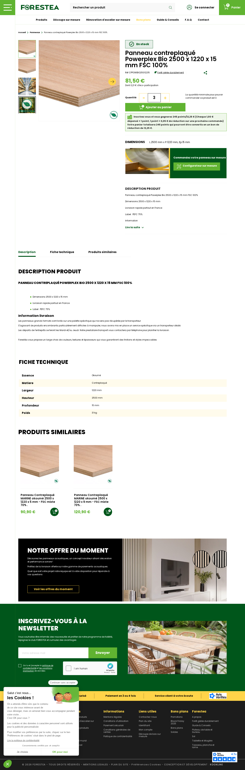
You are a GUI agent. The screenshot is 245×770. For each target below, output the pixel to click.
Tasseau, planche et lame (203, 746)
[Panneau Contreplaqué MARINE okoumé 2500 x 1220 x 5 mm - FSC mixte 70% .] (39, 464)
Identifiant (144, 725)
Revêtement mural (77, 741)
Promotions (177, 717)
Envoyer (103, 652)
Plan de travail (74, 745)
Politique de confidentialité (117, 736)
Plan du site (145, 721)
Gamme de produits (78, 728)
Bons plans (143, 20)
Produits (41, 20)
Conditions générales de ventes (116, 731)
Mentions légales (112, 717)
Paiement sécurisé (113, 725)
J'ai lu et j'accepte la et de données (38, 668)
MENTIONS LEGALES (95, 764)
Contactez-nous (148, 717)
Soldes (174, 732)
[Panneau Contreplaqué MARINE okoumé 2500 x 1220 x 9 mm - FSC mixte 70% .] (93, 464)
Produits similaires (102, 252)
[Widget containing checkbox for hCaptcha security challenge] (90, 668)
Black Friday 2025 (177, 722)
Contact (203, 20)
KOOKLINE (216, 764)
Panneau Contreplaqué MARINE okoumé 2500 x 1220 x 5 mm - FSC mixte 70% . (38, 500)
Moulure (71, 732)
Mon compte (145, 730)
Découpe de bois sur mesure (150, 735)
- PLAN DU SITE (118, 764)
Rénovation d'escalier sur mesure (108, 20)
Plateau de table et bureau (202, 731)
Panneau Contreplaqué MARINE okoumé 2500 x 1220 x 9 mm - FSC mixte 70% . (91, 500)
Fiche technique (62, 252)
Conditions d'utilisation (115, 721)
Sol (193, 736)
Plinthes (71, 736)
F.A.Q (188, 20)
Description (27, 252)
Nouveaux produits (77, 717)
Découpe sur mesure (66, 20)
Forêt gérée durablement (170, 72)
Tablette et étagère (202, 741)
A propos (196, 717)
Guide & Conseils (168, 20)
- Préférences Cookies (145, 764)
